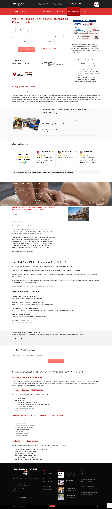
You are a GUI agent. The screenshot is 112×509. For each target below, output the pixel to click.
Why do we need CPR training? (88, 479)
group (47, 341)
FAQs (72, 5)
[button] (99, 158)
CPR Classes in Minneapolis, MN (21, 91)
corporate (34, 341)
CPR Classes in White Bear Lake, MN (58, 91)
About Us (36, 11)
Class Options (47, 11)
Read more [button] (83, 164)
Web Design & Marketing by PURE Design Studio (26, 508)
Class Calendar (74, 11)
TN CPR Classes (47, 483)
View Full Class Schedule (26, 49)
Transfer (82, 5)
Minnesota (19, 239)
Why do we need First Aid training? (89, 492)
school (19, 282)
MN (27, 193)
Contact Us (59, 11)
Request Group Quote (49, 48)
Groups (77, 5)
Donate (84, 11)
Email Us (16, 490)
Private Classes (47, 489)
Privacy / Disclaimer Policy (22, 497)
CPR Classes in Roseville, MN (39, 91)
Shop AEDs (25, 11)
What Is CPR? (84, 473)
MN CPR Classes (47, 481)
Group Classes (47, 486)
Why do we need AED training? (88, 486)
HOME (16, 11)
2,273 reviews (26, 159)
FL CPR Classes (47, 475)
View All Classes (48, 473)
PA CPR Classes (47, 478)
